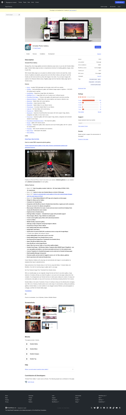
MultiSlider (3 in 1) (31, 95)
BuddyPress (102, 401)
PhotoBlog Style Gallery (32, 97)
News (6, 397)
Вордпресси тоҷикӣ (22, 407)
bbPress (101, 399)
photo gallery (98, 81)
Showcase (31, 395)
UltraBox (29, 89)
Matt (100, 397)
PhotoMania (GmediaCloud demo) (35, 120)
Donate (77, 399)
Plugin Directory (8, 6)
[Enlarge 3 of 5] (55, 306)
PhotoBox (29, 128)
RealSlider (29, 124)
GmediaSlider (30, 93)
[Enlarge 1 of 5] (39, 306)
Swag (77, 401)
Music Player (30, 130)
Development (51, 54)
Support (99, 54)
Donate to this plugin (83, 139)
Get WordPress (119, 2)
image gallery (91, 81)
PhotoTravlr (30, 116)
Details (28, 54)
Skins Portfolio (35, 139)
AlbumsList (29, 101)
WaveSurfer (29, 113)
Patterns (30, 401)
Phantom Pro (30, 111)
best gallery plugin (93, 79)
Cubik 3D (29, 109)
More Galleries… (31, 132)
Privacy (6, 401)
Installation (42, 54)
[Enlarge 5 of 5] (72, 306)
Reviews (35, 54)
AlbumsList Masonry (32, 99)
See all (99, 112)
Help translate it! (72, 10)
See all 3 (99, 76)
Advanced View (82, 88)
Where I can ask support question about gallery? (36, 369)
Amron (28, 87)
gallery (99, 79)
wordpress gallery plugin (96, 84)
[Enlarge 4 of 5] (55, 323)
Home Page (28, 139)
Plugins (30, 399)
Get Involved (78, 395)
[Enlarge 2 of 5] (39, 321)
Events (76, 397)
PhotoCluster (30, 107)
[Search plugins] (19, 14)
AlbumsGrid (29, 105)
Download (98, 47)
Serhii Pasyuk (37, 48)
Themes (30, 397)
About (6, 395)
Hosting (7, 399)
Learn (53, 395)
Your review (81, 112)
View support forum (83, 126)
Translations (28, 290)
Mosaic (28, 122)
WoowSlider (30, 103)
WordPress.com (103, 395)
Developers (54, 399)
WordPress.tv (55, 401)
